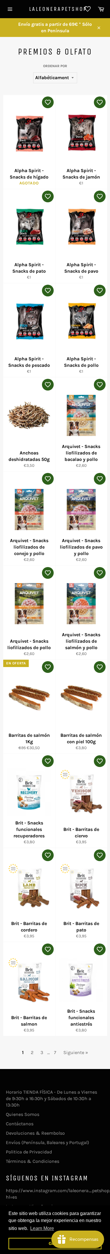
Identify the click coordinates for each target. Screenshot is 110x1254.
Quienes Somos (22, 1114)
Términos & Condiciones (32, 1161)
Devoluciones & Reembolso (35, 1133)
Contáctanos (19, 1123)
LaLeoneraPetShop (55, 9)
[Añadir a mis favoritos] (48, 102)
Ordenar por (55, 66)
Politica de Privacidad (29, 1152)
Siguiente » (75, 1052)
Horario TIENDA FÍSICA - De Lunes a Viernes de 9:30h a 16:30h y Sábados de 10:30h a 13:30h (51, 1098)
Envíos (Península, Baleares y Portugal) (47, 1142)
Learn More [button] (42, 1228)
